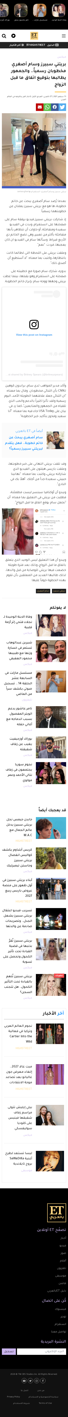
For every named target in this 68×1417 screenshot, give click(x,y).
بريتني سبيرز (59, 591)
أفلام (63, 1261)
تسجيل (9, 1351)
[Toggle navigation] (64, 36)
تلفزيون (61, 1268)
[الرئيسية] (34, 36)
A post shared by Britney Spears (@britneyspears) (33, 374)
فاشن (62, 1283)
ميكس (61, 57)
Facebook (43, 1380)
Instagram (37, 1380)
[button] (62, 107)
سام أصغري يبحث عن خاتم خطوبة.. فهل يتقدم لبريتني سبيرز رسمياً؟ (24, 443)
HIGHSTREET (37, 45)
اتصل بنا (24, 1391)
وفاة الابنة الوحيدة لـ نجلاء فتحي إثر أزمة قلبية (17, 622)
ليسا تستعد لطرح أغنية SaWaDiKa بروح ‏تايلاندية (18, 1159)
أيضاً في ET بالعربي (29, 431)
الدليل (51, 45)
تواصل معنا (58, 1332)
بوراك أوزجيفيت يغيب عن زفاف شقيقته (20, 744)
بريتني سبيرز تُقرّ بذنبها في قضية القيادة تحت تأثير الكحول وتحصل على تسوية (17, 951)
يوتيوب (25, 1380)
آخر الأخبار (15, 45)
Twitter (31, 1380)
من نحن (40, 1391)
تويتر (63, 1316)
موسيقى (26, 1170)
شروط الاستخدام (21, 1403)
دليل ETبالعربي (56, 1291)
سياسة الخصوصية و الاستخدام (43, 1397)
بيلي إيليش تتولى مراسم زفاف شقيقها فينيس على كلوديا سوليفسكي (20, 1118)
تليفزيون (27, 700)
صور (63, 1253)
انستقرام (60, 1324)
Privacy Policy (13, 1397)
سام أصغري (43, 591)
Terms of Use (45, 1403)
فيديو (12, 35)
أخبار (63, 1238)
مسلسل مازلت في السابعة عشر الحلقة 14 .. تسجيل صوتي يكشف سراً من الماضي (18, 683)
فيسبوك (60, 1309)
